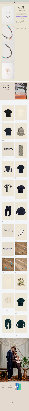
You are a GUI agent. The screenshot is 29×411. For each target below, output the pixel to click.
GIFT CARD (10, 387)
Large (12, 118)
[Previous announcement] (1, 1)
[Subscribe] (15, 404)
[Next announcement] (27, 1)
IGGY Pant (3, 221)
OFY (4, 409)
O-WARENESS (4, 388)
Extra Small (5, 118)
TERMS (3, 383)
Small (7, 118)
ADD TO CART (8, 236)
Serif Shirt (16, 177)
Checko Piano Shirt (17, 140)
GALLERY (9, 385)
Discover (18, 361)
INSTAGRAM (10, 383)
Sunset (2, 256)
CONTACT (3, 385)
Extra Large (7, 120)
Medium (10, 118)
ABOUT (3, 387)
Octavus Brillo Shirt (17, 240)
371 (2, 156)
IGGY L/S (16, 221)
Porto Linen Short (4, 309)
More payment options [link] (21, 18)
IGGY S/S (16, 199)
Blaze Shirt (3, 140)
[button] (1, 3)
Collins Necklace (16, 256)
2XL (9, 120)
